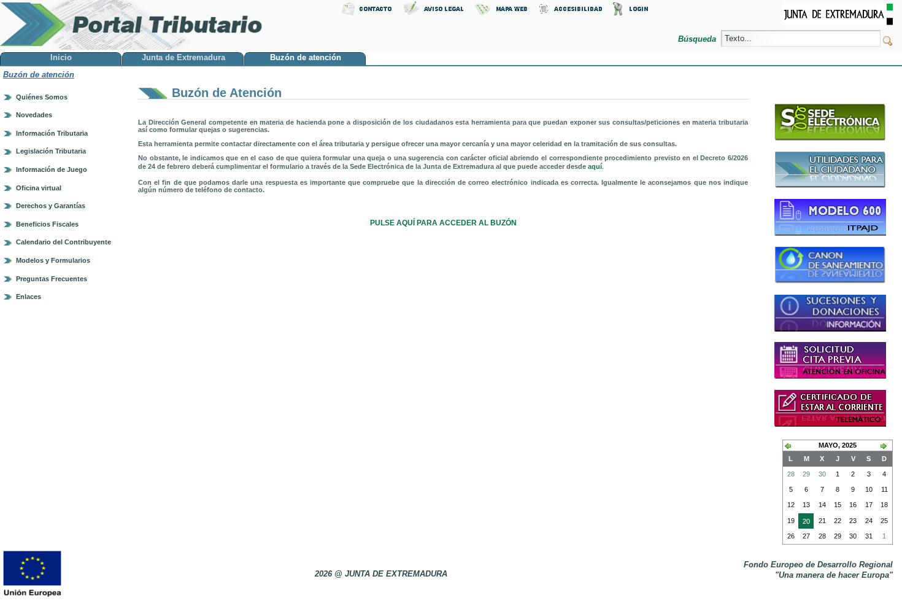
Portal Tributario (131, 25)
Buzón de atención (38, 74)
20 (803, 523)
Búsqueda (698, 39)
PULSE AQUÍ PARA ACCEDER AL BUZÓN (443, 223)
